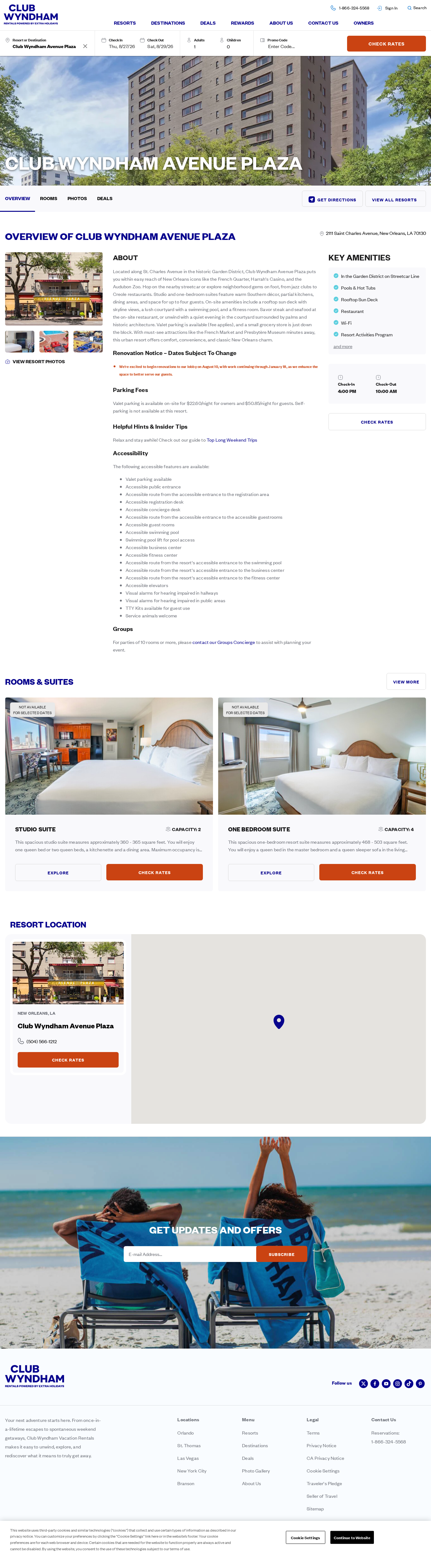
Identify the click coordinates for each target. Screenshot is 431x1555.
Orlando (185, 1432)
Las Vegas (187, 1457)
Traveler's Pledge (324, 1483)
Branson (185, 1483)
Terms (313, 1432)
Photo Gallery (256, 1470)
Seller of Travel (322, 1495)
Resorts (125, 22)
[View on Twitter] (363, 1383)
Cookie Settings (305, 1537)
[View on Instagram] (397, 1383)
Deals (208, 22)
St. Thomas (189, 1445)
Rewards (242, 22)
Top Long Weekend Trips (232, 439)
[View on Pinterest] (420, 1383)
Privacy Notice (321, 1445)
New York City (191, 1470)
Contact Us (323, 22)
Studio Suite (35, 829)
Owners (364, 22)
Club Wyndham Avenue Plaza (66, 1025)
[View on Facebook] (374, 1383)
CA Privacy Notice (325, 1457)
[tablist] (243, 22)
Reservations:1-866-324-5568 (388, 1437)
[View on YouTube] (386, 1383)
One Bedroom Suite (259, 829)
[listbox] (204, 46)
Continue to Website (352, 1537)
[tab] (125, 22)
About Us (281, 22)
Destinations (168, 22)
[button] (416, 8)
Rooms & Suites (39, 681)
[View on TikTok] (408, 1383)
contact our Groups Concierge (223, 642)
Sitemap (315, 1508)
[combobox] (47, 46)
